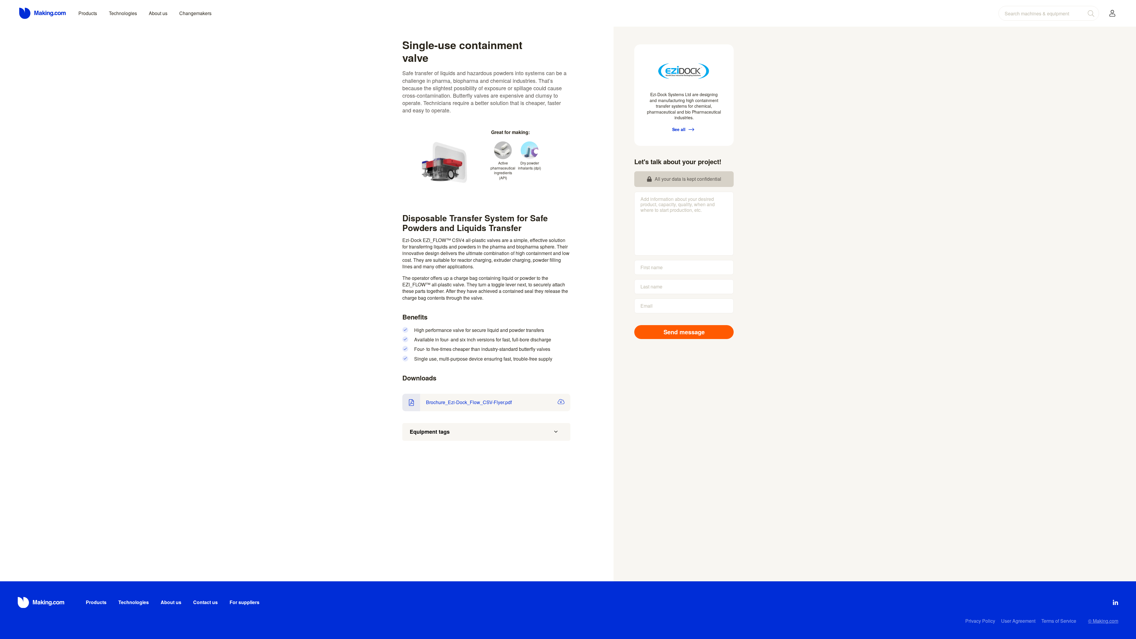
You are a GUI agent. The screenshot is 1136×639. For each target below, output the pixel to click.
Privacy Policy (980, 620)
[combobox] (1048, 13)
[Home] (43, 13)
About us (158, 13)
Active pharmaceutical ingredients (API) (503, 170)
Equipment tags (430, 431)
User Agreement (1018, 620)
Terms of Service (1058, 620)
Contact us (205, 602)
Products (87, 13)
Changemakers (195, 13)
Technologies (123, 13)
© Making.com (1103, 620)
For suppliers (244, 602)
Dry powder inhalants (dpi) (529, 165)
